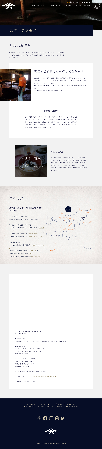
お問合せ (87, 6)
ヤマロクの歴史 (46, 404)
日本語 (68, 2)
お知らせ (78, 6)
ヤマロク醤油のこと (30, 404)
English (73, 2)
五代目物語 (58, 404)
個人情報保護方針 (72, 407)
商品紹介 (68, 6)
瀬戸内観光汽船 (35, 256)
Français (88, 2)
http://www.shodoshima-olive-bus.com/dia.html (42, 376)
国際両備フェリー (33, 233)
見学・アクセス (56, 6)
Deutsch (83, 2)
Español (78, 2)
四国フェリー (33, 251)
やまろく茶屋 (70, 404)
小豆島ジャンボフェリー (35, 236)
